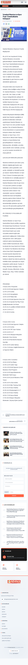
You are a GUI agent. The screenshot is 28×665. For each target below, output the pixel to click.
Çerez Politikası (6, 640)
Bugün (3, 606)
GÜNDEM (4, 616)
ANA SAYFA (4, 9)
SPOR (9, 9)
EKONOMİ (4, 614)
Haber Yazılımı (14, 650)
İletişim (4, 626)
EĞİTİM (3, 611)
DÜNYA (3, 609)
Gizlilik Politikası (6, 635)
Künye (3, 623)
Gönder (14, 495)
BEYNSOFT (15, 653)
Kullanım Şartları (6, 638)
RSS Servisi (4, 628)
